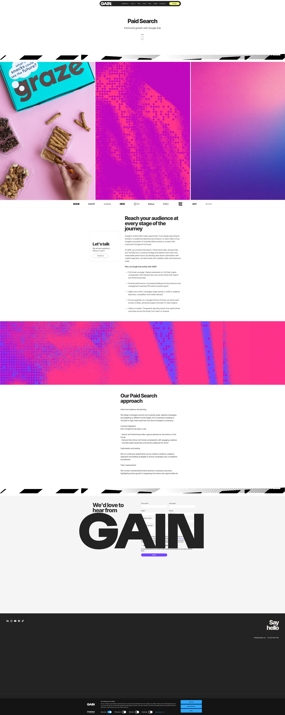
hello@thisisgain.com (260, 637)
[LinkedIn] (7, 621)
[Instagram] (11, 621)
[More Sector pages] (135, 3)
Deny (191, 710)
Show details (158, 712)
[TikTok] (22, 621)
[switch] (124, 712)
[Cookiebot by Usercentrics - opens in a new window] (90, 712)
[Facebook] (19, 621)
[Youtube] (15, 621)
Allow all (191, 702)
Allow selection (191, 706)
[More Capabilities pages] (128, 3)
